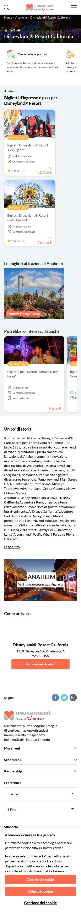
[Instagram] (73, 697)
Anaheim (21, 17)
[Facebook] (55, 697)
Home (8, 17)
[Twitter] (64, 697)
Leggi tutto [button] (12, 547)
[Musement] (40, 7)
